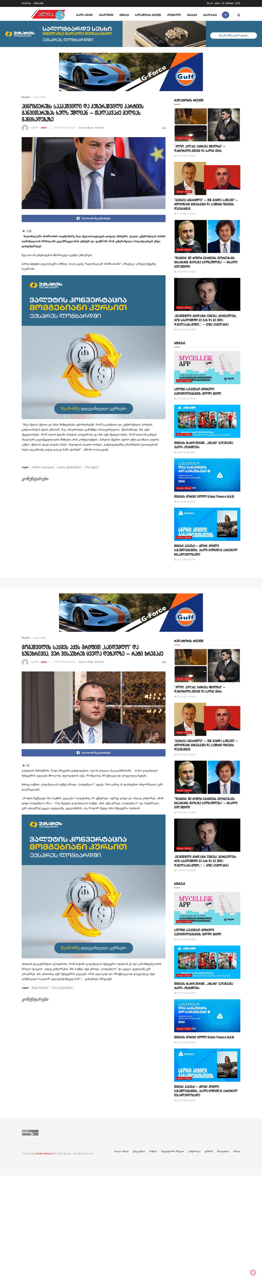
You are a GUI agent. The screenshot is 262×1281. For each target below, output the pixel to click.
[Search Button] (238, 15)
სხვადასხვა (210, 14)
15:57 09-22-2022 (64, 662)
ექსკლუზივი (106, 14)
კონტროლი (174, 14)
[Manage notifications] (253, 1272)
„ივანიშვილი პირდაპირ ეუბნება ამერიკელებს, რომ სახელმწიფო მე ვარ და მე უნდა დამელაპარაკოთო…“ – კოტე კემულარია (205, 320)
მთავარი (26, 97)
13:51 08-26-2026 (185, 559)
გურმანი (192, 14)
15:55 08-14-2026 (185, 214)
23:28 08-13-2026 (185, 271)
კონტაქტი (38, 3)
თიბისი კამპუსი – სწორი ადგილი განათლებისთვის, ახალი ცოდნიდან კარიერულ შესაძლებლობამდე (205, 550)
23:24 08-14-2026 (185, 156)
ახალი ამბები (84, 14)
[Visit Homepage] (48, 15)
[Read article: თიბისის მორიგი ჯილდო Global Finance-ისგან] (207, 475)
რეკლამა (26, 3)
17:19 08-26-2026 (185, 398)
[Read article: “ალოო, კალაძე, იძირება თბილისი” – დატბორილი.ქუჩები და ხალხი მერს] (207, 125)
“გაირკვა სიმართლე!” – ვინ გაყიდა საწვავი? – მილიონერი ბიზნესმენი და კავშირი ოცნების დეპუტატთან (206, 204)
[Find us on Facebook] (225, 15)
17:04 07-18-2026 (185, 329)
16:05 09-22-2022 (64, 127)
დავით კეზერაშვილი (69, 467)
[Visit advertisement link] (131, 75)
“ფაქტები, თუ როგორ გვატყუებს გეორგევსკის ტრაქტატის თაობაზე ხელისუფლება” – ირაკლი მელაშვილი (205, 262)
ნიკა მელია (92, 467)
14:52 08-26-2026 (185, 501)
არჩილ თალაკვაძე (43, 467)
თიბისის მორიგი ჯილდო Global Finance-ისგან (204, 496)
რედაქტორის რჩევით (148, 14)
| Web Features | (45, 1153)
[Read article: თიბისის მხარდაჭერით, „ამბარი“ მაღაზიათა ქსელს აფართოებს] (207, 421)
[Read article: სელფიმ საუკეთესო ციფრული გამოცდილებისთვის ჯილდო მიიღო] (207, 367)
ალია (44, 127)
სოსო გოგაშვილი (62, 987)
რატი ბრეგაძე (40, 987)
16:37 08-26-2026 (185, 452)
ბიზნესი (124, 14)
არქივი (236, 1151)
